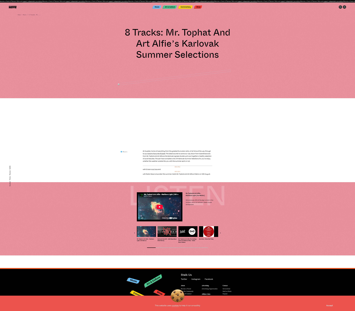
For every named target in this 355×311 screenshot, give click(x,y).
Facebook (10, 183)
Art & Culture (170, 7)
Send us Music (227, 291)
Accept (329, 305)
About (183, 286)
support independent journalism (32, 1)
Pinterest (10, 172)
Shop (198, 7)
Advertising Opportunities (210, 289)
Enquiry (225, 294)
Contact (225, 286)
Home (19, 15)
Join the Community (187, 291)
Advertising (205, 286)
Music (157, 7)
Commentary (186, 7)
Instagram (195, 279)
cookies (175, 305)
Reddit (10, 167)
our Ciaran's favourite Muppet (155, 153)
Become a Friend (186, 289)
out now (155, 169)
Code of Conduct (186, 294)
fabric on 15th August (202, 174)
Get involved (226, 289)
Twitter (10, 178)
